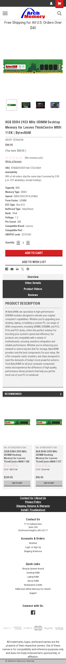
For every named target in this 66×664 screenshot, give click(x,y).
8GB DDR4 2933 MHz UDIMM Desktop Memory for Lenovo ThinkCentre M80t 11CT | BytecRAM (48, 457)
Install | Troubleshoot (33, 510)
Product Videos (33, 289)
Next (60, 66)
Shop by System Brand (33, 568)
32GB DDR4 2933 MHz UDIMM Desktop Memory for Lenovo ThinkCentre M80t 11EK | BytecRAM (16, 457)
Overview (33, 277)
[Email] (12, 269)
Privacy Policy (33, 502)
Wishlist (33, 543)
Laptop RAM (33, 577)
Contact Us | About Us (33, 498)
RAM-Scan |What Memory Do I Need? (33, 589)
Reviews (33, 295)
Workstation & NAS (33, 585)
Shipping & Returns (33, 551)
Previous (5, 66)
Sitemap (30, 661)
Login (27, 547)
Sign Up (37, 547)
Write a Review (13, 161)
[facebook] (33, 612)
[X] (22, 269)
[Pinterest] (27, 269)
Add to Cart (17, 483)
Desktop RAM (33, 573)
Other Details (33, 283)
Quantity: (10, 242)
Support (33, 593)
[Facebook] (6, 269)
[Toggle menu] (5, 13)
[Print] (17, 269)
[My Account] (51, 3)
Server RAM (33, 581)
